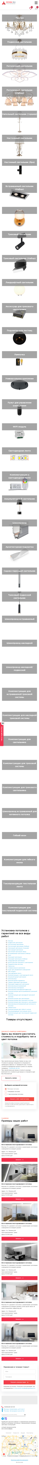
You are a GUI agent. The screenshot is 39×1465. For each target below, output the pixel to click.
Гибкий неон (12, 1007)
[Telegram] (3, 1418)
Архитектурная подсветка (16, 980)
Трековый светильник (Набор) (17, 958)
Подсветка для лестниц (15, 964)
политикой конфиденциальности (24, 1388)
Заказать (18, 1159)
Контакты (30, 1433)
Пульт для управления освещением (19, 969)
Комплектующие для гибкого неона (19, 1009)
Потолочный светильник (16, 944)
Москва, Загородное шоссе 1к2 (14, 1411)
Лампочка (11, 966)
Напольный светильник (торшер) (18, 948)
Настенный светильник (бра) (17, 951)
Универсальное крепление (16, 967)
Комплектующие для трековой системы (20, 1000)
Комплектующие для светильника (18, 998)
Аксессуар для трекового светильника (20, 962)
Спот (9, 955)
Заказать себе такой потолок (19, 1099)
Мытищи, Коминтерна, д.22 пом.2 (14, 1409)
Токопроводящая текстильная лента (19, 1011)
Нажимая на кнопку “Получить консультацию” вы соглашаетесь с (19, 1387)
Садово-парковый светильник (17, 982)
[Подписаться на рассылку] (25, 1415)
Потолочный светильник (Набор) (18, 946)
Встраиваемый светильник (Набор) (19, 953)
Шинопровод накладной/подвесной (19, 989)
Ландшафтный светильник (16, 960)
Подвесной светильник (15, 942)
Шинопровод (12, 978)
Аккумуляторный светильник (17, 977)
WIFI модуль (12, 971)
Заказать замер (11, 1078)
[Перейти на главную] (9, 3)
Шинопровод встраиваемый (17, 986)
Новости (16, 1433)
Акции (23, 1433)
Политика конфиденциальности (19, 1460)
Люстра (10, 940)
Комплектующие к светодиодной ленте (20, 975)
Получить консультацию (18, 1382)
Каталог (8, 1433)
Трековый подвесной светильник (18, 984)
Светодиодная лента (14, 973)
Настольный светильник (15, 949)
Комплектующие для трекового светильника (22, 1002)
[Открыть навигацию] (36, 3)
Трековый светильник (15, 957)
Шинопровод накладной (16, 987)
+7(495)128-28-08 (14, 1068)
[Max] (5, 1418)
